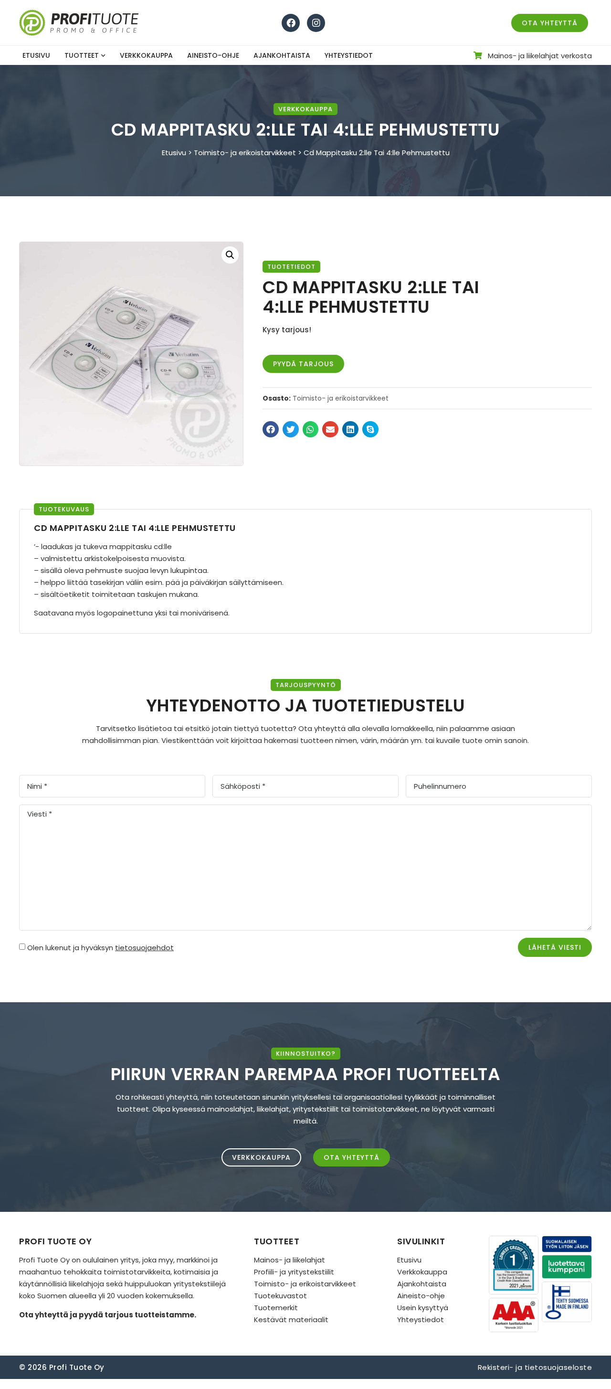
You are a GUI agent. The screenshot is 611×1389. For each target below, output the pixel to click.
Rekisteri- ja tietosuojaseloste (535, 1367)
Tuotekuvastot (280, 1296)
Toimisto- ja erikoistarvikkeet (245, 153)
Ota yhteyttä (43, 1315)
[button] (271, 429)
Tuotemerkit (276, 1308)
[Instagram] (316, 23)
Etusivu (36, 55)
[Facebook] (291, 23)
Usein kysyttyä (422, 1308)
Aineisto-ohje (213, 55)
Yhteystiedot (349, 55)
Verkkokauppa (146, 55)
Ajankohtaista (281, 55)
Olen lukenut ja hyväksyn (100, 948)
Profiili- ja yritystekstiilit (294, 1272)
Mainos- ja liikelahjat (289, 1260)
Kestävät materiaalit (291, 1320)
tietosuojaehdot (144, 948)
